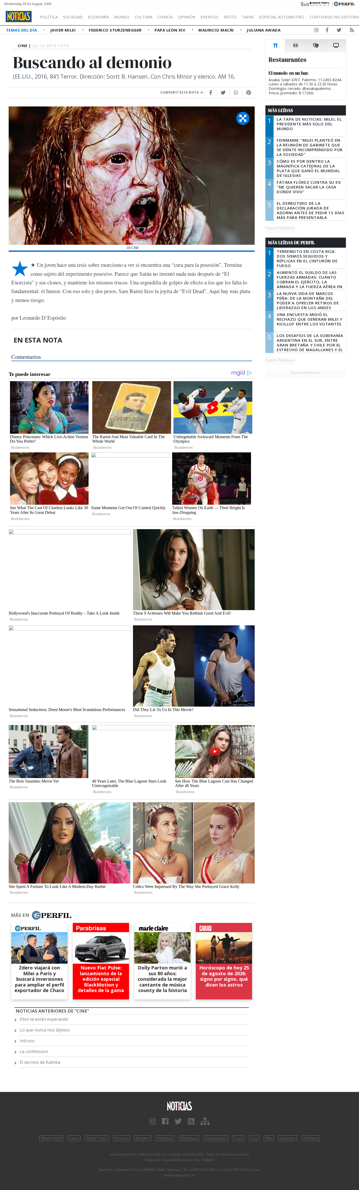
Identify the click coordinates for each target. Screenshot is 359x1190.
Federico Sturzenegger (116, 30)
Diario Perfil (51, 1138)
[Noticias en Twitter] (339, 31)
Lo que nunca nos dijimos (45, 1030)
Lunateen (287, 1138)
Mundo (121, 16)
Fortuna (121, 1138)
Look (238, 1138)
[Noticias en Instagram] (316, 31)
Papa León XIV (170, 30)
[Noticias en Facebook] (327, 31)
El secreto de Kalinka (40, 1062)
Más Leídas (280, 110)
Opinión (186, 16)
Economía (98, 16)
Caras (74, 1138)
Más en (20, 915)
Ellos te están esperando (44, 1019)
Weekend (165, 1138)
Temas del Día (22, 30)
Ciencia (165, 16)
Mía (268, 1138)
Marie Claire (97, 1138)
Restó (230, 16)
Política (49, 16)
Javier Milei (63, 30)
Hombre (142, 1138)
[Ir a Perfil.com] (344, 3)
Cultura (143, 16)
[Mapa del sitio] (205, 1121)
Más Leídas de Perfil (291, 242)
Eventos (209, 16)
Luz (254, 1138)
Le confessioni (34, 1051)
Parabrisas (189, 1138)
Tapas (248, 16)
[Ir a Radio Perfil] (315, 3)
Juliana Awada (263, 30)
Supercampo (216, 1138)
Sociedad (73, 16)
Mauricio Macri (216, 30)
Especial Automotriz (281, 16)
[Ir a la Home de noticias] (179, 1106)
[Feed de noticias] (352, 31)
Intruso (27, 1041)
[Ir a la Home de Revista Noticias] (18, 16)
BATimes (310, 1138)
